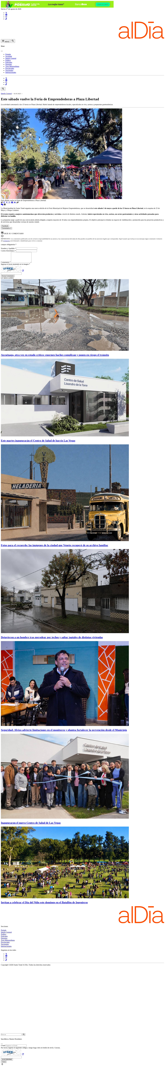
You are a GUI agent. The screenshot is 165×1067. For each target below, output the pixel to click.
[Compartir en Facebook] (4, 202)
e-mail (3, 1045)
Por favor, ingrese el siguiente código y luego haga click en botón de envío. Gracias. (30, 1048)
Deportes (8, 64)
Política (8, 60)
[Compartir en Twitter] (7, 202)
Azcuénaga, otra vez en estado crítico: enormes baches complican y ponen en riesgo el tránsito (55, 354)
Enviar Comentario (8, 276)
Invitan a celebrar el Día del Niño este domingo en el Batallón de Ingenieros (44, 902)
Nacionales (9, 70)
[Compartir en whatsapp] (9, 202)
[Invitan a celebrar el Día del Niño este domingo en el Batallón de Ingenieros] (65, 898)
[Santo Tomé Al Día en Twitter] (6, 13)
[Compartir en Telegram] (12, 202)
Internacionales (10, 72)
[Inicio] (82, 38)
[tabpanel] (82, 230)
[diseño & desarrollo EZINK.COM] (82, 1032)
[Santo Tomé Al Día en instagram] (6, 17)
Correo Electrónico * (8, 251)
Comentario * (6, 262)
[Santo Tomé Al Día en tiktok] (6, 19)
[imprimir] (5, 204)
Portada (8, 54)
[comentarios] (2, 204)
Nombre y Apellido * (8, 248)
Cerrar (4, 1062)
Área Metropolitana (12, 66)
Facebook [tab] (5, 226)
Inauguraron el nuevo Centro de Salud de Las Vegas (31, 822)
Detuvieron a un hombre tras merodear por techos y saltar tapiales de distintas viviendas (52, 637)
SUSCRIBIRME (7, 1059)
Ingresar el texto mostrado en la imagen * (15, 264)
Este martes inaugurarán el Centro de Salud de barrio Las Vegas (38, 440)
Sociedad (8, 56)
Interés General (10, 58)
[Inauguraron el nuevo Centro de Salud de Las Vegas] (65, 818)
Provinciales (9, 68)
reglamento (6, 241)
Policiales (8, 62)
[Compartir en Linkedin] (15, 202)
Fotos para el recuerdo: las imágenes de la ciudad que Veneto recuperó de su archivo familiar (54, 545)
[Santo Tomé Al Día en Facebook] (6, 15)
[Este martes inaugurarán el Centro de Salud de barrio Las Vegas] (65, 436)
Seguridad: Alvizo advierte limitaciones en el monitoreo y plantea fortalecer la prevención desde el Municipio (64, 730)
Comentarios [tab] (6, 228)
